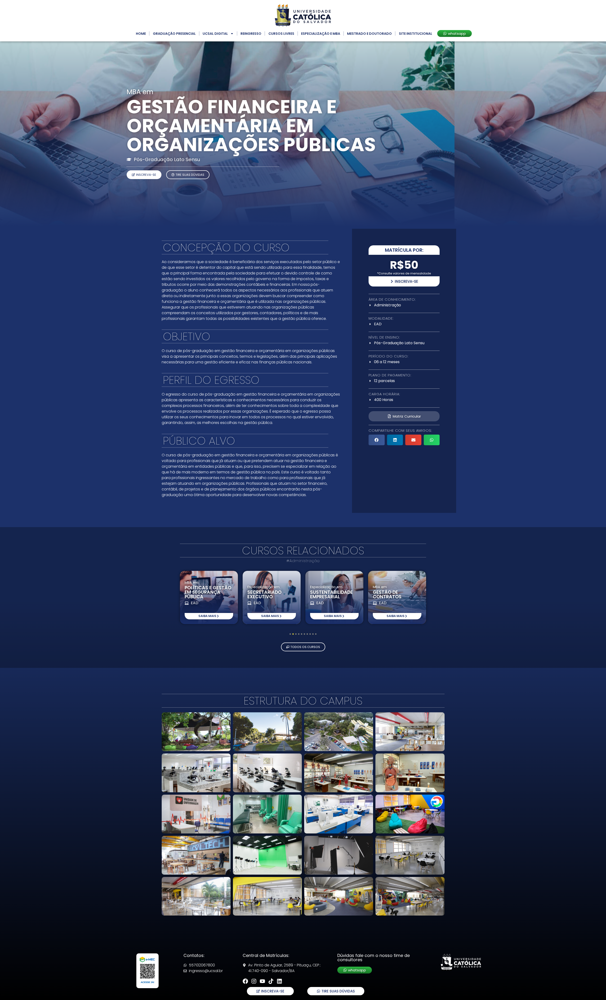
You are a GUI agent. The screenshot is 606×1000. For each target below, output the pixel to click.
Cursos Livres (281, 33)
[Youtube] (262, 981)
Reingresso (251, 33)
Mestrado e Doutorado (369, 33)
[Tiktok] (271, 981)
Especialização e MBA (320, 33)
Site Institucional (415, 33)
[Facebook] (245, 981)
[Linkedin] (279, 981)
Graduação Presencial (174, 33)
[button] (377, 440)
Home (141, 33)
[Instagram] (254, 981)
